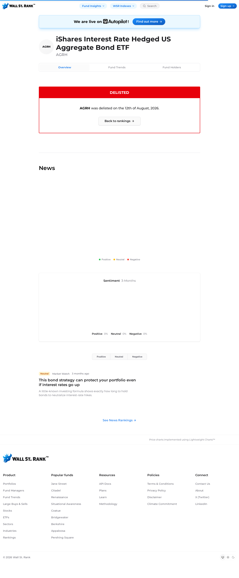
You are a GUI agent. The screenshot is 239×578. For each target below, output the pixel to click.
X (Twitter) (202, 497)
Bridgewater (59, 517)
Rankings (9, 537)
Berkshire (57, 524)
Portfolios (9, 483)
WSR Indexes (122, 6)
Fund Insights (91, 6)
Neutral (119, 356)
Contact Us (202, 483)
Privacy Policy (156, 490)
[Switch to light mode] (228, 557)
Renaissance (59, 497)
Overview (64, 67)
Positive (101, 356)
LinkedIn (201, 504)
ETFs (6, 517)
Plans (102, 490)
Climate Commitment (162, 504)
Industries (9, 530)
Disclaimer (154, 497)
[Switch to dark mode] (233, 557)
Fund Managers (13, 490)
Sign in (209, 6)
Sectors (8, 524)
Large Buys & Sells (15, 504)
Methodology (108, 504)
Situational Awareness (66, 504)
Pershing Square (62, 537)
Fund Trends (116, 67)
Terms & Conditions (160, 483)
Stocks (7, 510)
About (199, 490)
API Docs (105, 483)
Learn (103, 497)
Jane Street (59, 483)
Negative (137, 356)
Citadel (56, 490)
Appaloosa (58, 530)
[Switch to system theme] (222, 557)
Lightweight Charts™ (202, 439)
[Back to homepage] (18, 6)
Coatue (56, 510)
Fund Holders (172, 67)
